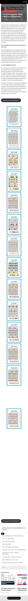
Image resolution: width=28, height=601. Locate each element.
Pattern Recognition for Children (12, 562)
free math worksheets (8, 541)
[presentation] (24, 584)
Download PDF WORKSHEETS (11, 100)
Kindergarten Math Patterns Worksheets (10, 553)
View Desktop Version (15, 598)
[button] (26, 2)
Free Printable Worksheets (10, 547)
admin (6, 19)
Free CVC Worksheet (8, 538)
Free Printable (6, 544)
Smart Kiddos (5, 592)
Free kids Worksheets (9, 11)
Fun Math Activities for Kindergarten (13, 550)
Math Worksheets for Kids (10, 559)
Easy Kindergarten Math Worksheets (13, 535)
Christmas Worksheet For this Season (8, 589)
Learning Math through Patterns (12, 557)
